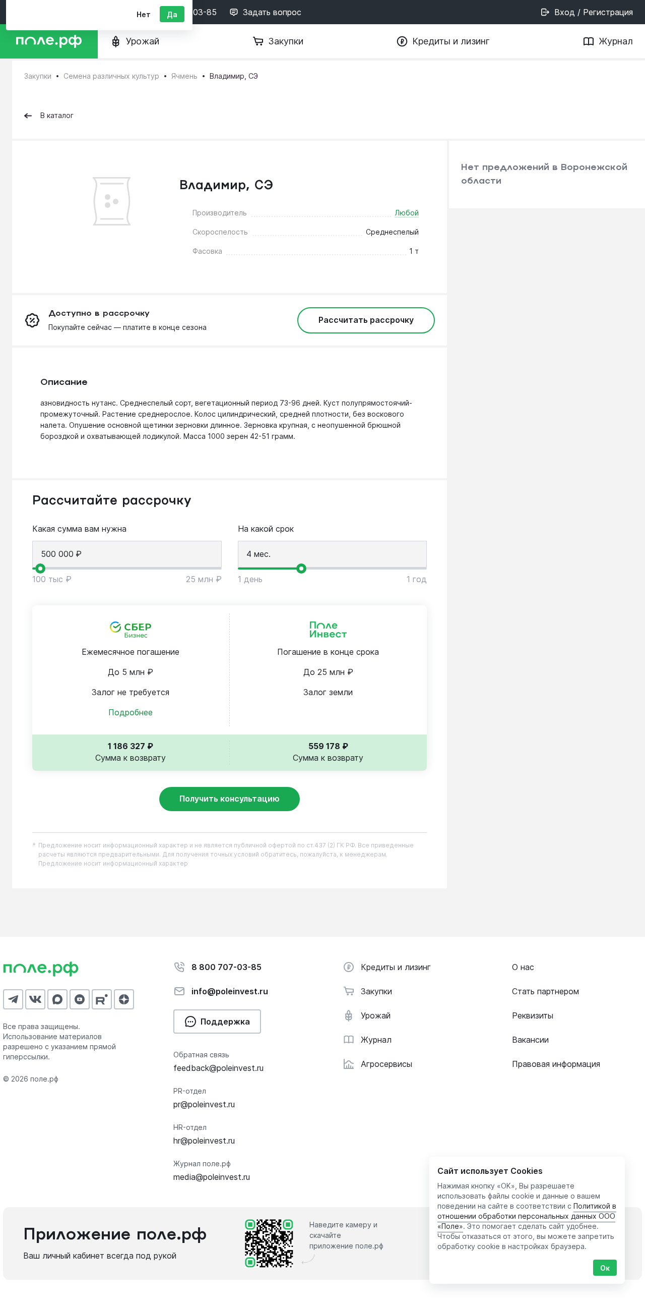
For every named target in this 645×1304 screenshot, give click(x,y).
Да (172, 14)
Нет (144, 14)
